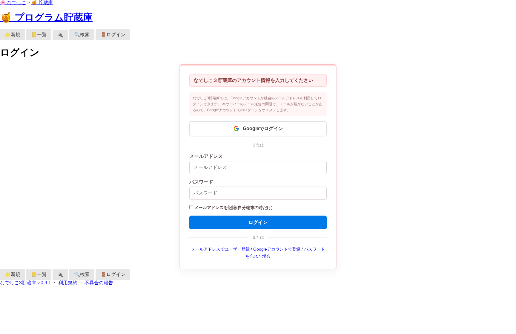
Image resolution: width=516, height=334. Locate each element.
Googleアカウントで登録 (276, 249)
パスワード (201, 181)
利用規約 (67, 282)
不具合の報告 (99, 282)
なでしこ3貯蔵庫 (18, 282)
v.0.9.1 (44, 282)
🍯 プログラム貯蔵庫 (46, 17)
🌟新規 (12, 34)
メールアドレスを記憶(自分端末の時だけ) (233, 207)
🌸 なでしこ (13, 2)
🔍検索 (82, 34)
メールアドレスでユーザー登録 (220, 249)
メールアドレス (206, 156)
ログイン (258, 222)
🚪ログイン (112, 34)
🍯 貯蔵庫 (42, 2)
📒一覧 (39, 34)
